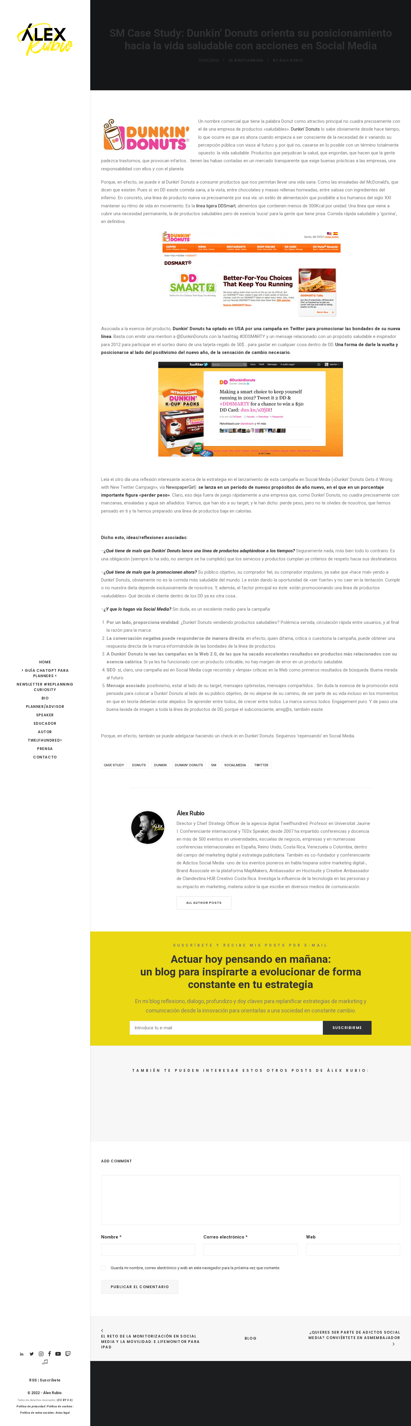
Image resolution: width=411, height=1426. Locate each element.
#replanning (249, 60)
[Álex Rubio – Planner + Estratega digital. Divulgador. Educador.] (45, 40)
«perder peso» (154, 495)
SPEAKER (45, 715)
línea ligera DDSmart (216, 206)
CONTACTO (45, 757)
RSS (33, 1380)
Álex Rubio (291, 60)
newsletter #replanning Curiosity (45, 687)
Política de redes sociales (37, 1412)
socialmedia (235, 765)
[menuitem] (45, 662)
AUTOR (45, 731)
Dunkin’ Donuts (305, 129)
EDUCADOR (45, 723)
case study (114, 765)
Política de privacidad (31, 1406)
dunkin (160, 765)
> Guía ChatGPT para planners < (45, 673)
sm (213, 765)
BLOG (251, 1338)
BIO (45, 698)
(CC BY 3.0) (65, 1400)
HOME (45, 662)
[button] (22, 1354)
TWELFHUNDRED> (45, 740)
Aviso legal (63, 1412)
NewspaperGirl (180, 487)
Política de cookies (59, 1406)
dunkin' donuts (189, 765)
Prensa (45, 748)
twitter (261, 765)
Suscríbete (50, 1380)
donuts (139, 765)
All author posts (204, 903)
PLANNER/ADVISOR (45, 706)
